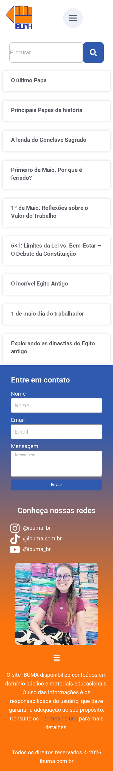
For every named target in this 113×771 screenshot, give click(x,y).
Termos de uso (59, 718)
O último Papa (29, 80)
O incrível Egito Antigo (39, 283)
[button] (73, 19)
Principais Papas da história (46, 110)
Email (18, 420)
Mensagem (24, 446)
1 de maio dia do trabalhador (47, 313)
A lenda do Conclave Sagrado (48, 140)
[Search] (93, 52)
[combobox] (46, 52)
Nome (18, 393)
